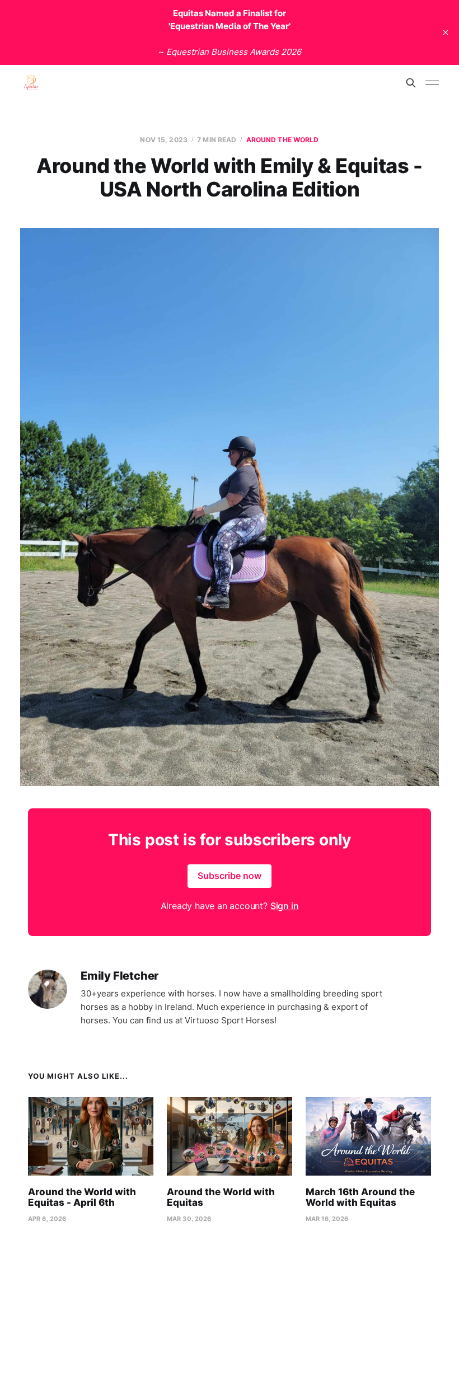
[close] (446, 32)
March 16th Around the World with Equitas (360, 1197)
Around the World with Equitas (221, 1197)
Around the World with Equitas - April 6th (82, 1197)
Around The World (282, 139)
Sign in (284, 905)
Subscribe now (229, 875)
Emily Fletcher (119, 976)
